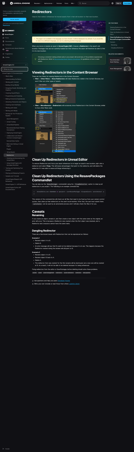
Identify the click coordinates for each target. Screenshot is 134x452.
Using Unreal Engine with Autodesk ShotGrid (14, 164)
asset (39, 272)
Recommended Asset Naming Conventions (16, 129)
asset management (48, 272)
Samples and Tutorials (12, 176)
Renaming (114, 45)
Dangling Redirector (117, 48)
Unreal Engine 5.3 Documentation (12, 73)
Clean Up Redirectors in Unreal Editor (119, 33)
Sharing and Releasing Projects (15, 173)
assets (34, 272)
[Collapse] (4, 113)
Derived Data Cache (13, 141)
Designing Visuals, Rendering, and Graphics (16, 89)
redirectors (59, 272)
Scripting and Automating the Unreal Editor (16, 159)
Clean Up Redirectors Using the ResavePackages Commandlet (120, 38)
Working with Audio (11, 108)
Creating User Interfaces (13, 105)
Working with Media (11, 110)
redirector (78, 272)
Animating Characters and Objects (16, 102)
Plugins (9, 149)
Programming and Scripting (14, 96)
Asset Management (13, 119)
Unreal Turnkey (11, 122)
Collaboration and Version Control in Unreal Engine (14, 137)
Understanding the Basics (13, 79)
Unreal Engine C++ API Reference (16, 184)
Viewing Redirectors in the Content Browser (118, 28)
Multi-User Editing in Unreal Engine (15, 145)
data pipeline (86, 272)
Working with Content (12, 82)
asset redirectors (69, 272)
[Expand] (4, 76)
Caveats (112, 42)
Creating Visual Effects (13, 93)
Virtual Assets (11, 152)
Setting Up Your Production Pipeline (14, 114)
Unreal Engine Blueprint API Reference (14, 180)
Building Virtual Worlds (12, 85)
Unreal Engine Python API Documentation (13, 188)
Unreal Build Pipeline (13, 124)
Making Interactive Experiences (15, 99)
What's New (9, 76)
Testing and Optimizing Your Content (14, 169)
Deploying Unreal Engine (14, 133)
